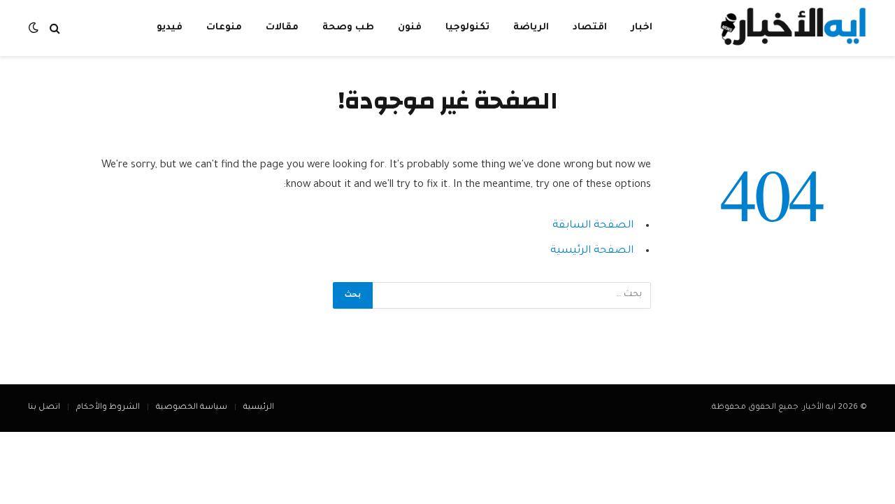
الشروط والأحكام (108, 407)
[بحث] (55, 28)
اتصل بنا (44, 407)
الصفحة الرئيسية (591, 251)
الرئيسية (258, 407)
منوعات (224, 27)
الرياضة (531, 27)
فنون (410, 27)
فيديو (169, 27)
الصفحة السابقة (592, 226)
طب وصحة (348, 27)
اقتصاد (590, 27)
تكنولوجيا (467, 27)
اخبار (641, 27)
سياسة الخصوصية (191, 407)
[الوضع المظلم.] (35, 28)
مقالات (282, 27)
